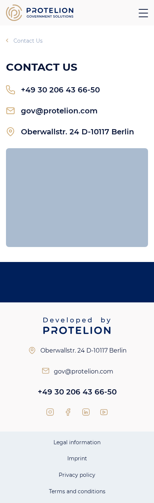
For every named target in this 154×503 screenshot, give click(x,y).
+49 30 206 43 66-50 (60, 89)
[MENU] (143, 13)
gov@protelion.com (59, 110)
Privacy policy (77, 475)
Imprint (77, 458)
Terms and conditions (77, 491)
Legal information (77, 442)
